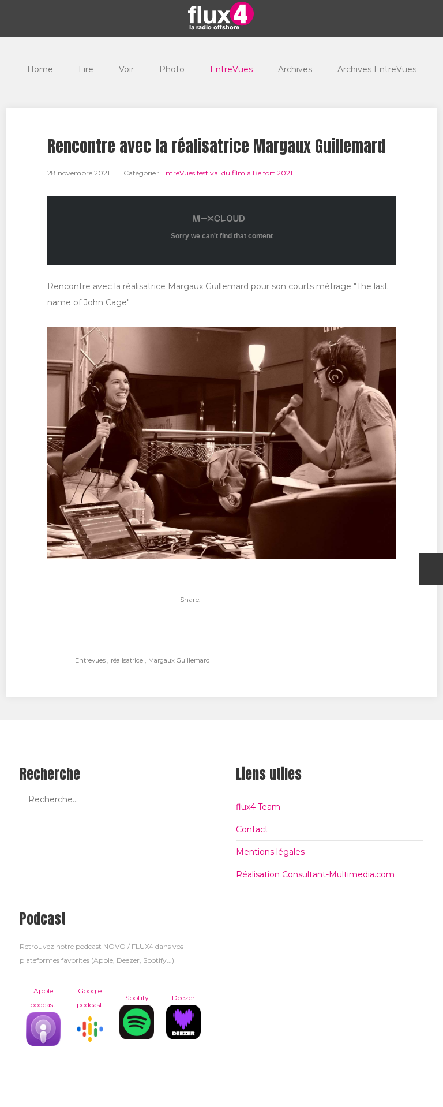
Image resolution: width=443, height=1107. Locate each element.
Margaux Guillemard (179, 660)
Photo (172, 69)
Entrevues (91, 660)
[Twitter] (215, 600)
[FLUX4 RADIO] (221, 15)
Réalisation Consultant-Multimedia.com (315, 874)
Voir (126, 69)
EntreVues (231, 69)
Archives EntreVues (376, 69)
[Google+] (255, 600)
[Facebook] (235, 600)
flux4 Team (258, 807)
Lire (85, 69)
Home (40, 69)
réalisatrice (128, 660)
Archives (295, 69)
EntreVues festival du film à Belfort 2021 (226, 173)
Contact (252, 829)
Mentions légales (270, 852)
